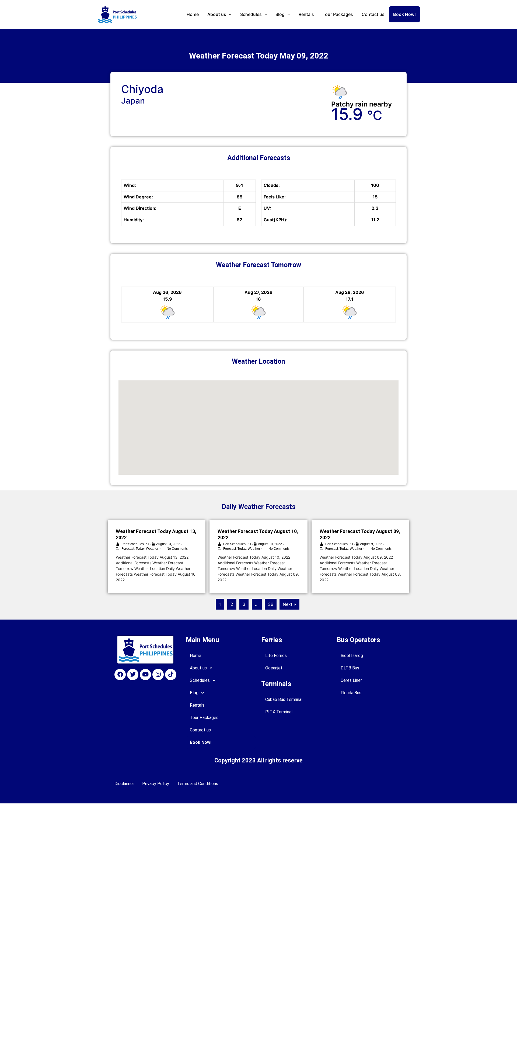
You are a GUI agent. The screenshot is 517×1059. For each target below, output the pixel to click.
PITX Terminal (278, 711)
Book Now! (404, 14)
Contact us (373, 14)
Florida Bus (351, 692)
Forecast (127, 549)
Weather (152, 549)
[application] (229, 14)
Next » (289, 604)
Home (193, 14)
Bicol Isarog (352, 655)
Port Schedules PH (135, 544)
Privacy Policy (155, 783)
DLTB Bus (350, 668)
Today (140, 549)
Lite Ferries (276, 655)
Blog (280, 14)
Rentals (306, 14)
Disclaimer (124, 783)
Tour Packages (338, 14)
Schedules (251, 14)
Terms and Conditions (197, 783)
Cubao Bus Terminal (283, 699)
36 (270, 604)
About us (216, 14)
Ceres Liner (351, 680)
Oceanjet (273, 668)
